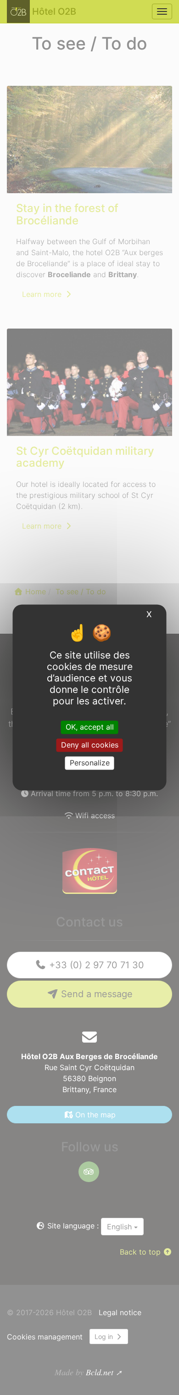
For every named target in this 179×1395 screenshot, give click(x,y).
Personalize (90, 762)
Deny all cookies (89, 744)
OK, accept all (90, 726)
